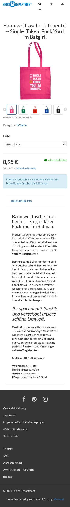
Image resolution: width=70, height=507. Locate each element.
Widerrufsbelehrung (15, 429)
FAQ (5, 455)
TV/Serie (21, 125)
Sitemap (8, 476)
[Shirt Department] (17, 4)
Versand (59, 499)
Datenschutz (10, 436)
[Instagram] (45, 399)
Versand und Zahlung (26, 168)
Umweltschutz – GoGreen (18, 469)
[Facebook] (23, 399)
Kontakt (8, 448)
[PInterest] (34, 399)
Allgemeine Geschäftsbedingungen (24, 422)
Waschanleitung (12, 462)
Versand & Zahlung (14, 408)
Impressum (9, 415)
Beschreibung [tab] (21, 201)
